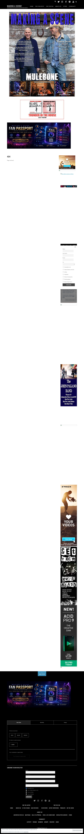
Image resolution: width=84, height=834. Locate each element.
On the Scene (70, 808)
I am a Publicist (30, 794)
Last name (28, 774)
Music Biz (18, 808)
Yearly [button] (65, 722)
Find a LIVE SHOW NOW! (49, 815)
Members (40, 822)
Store (65, 6)
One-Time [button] (19, 722)
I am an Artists (30, 792)
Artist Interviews (54, 808)
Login (57, 822)
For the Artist (39, 6)
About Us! (58, 6)
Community (72, 6)
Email (27, 779)
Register (52, 822)
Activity (29, 822)
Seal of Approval (36, 815)
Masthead (27, 815)
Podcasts (62, 808)
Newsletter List (30, 788)
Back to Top (42, 674)
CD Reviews (44, 808)
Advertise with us (19, 815)
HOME (31, 6)
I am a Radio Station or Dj (32, 790)
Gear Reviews (34, 808)
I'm (26, 783)
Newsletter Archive (61, 815)
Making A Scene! (41, 828)
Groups (46, 822)
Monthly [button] (42, 722)
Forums (35, 822)
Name (27, 770)
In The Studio (26, 808)
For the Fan (49, 6)
